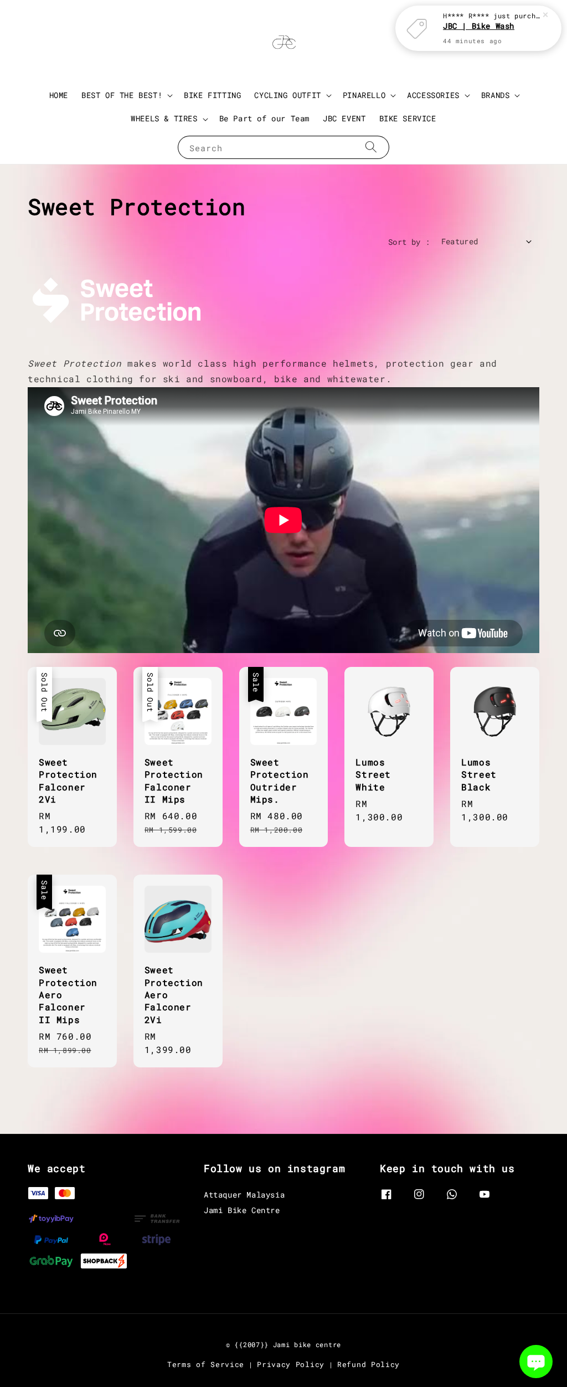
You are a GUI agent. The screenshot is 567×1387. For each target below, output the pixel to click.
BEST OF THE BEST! (121, 95)
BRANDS (495, 95)
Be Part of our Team (264, 118)
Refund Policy (368, 1364)
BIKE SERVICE (407, 118)
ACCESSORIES (433, 95)
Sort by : (409, 242)
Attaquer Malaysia (244, 1195)
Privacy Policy (290, 1364)
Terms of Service (205, 1364)
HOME (58, 95)
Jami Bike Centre (242, 1210)
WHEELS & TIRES (164, 119)
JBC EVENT (344, 118)
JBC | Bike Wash (478, 25)
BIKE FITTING (212, 95)
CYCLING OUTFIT (287, 95)
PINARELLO (364, 95)
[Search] (371, 147)
